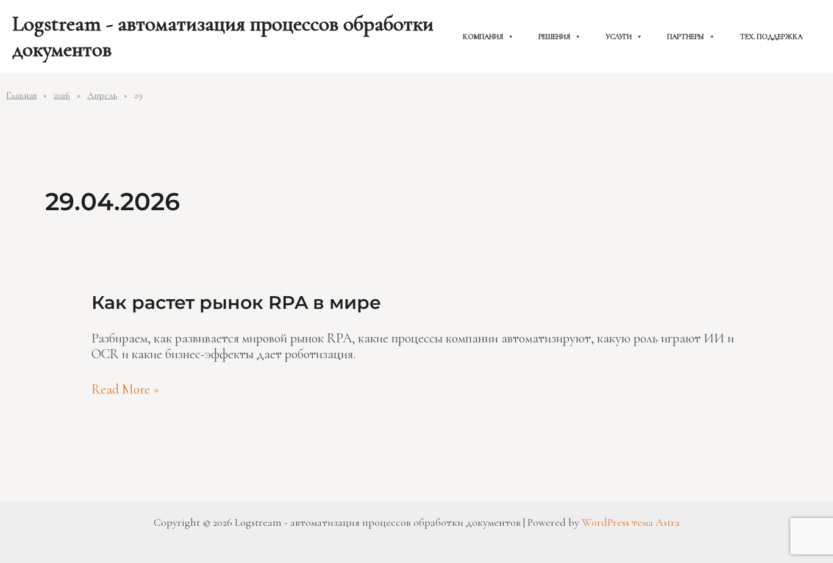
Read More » (125, 389)
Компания (483, 36)
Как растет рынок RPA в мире (236, 302)
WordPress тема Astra (631, 522)
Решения (554, 36)
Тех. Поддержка (771, 36)
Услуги (619, 36)
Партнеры (685, 36)
